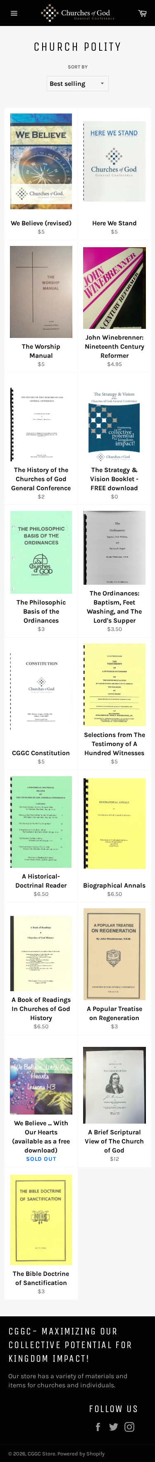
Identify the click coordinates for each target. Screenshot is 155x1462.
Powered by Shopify (81, 1453)
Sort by (78, 67)
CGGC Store (41, 1453)
